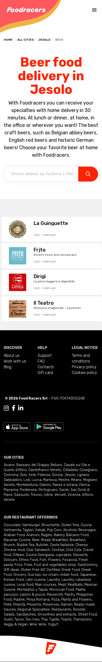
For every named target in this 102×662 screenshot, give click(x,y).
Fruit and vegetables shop (55, 565)
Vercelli (60, 495)
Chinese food (14, 550)
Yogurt (53, 624)
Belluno (56, 465)
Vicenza (74, 495)
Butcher (42, 545)
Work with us (15, 361)
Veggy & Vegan (16, 624)
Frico (19, 565)
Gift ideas (11, 570)
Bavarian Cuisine (17, 540)
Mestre (63, 480)
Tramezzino (82, 619)
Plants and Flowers (76, 599)
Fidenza (44, 475)
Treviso (36, 495)
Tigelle (54, 619)
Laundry (53, 580)
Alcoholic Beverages (79, 530)
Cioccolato (12, 525)
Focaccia (69, 560)
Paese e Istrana (64, 485)
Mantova (50, 480)
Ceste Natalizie (62, 545)
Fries (28, 565)
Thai (44, 619)
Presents (34, 604)
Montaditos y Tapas (32, 590)
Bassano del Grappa (32, 465)
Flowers (54, 560)
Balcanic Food (77, 535)
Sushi (8, 619)
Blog (7, 367)
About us (12, 355)
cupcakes (63, 555)
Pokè (7, 604)
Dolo (23, 475)
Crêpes (18, 555)
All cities (25, 39)
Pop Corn (54, 530)
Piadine (19, 599)
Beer (35, 540)
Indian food (69, 575)
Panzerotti (55, 594)
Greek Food (70, 570)
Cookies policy (84, 372)
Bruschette (50, 525)
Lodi (27, 480)
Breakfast (60, 540)
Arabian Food (14, 535)
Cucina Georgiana (40, 555)
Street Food (87, 614)
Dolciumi (10, 560)
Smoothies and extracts (57, 614)
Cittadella (70, 470)
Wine (33, 624)
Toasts (66, 619)
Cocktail (58, 550)
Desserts (80, 555)
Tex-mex (32, 619)
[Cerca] (88, 174)
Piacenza (11, 490)
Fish (43, 560)
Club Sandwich (38, 550)
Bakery (59, 535)
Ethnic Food (28, 560)
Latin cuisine (36, 580)
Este (32, 475)
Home (8, 39)
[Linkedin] (20, 408)
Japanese (88, 575)
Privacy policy (84, 367)
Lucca (36, 480)
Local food (25, 585)
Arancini (32, 535)
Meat (62, 585)
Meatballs (75, 585)
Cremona (11, 475)
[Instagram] (6, 408)
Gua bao (34, 575)
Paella (80, 590)
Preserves (51, 604)
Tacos (19, 619)
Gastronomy (87, 565)
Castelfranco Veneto (44, 470)
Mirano (76, 480)
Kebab (40, 530)
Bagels (46, 535)
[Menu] (94, 10)
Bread (46, 540)
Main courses (45, 585)
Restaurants (61, 609)
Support (45, 355)
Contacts (46, 367)
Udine (48, 495)
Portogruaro (48, 490)
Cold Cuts (73, 550)
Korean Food (14, 580)
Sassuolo (21, 495)
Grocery (19, 575)
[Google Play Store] (49, 426)
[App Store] (17, 426)
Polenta (19, 604)
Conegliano (88, 470)
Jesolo (44, 39)
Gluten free (70, 525)
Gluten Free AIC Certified (40, 570)
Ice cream (51, 575)
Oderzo (45, 485)
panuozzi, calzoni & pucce (24, 594)
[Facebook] (13, 408)
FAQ (41, 361)
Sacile (64, 490)
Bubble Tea (25, 545)
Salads (9, 614)
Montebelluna (27, 485)
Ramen (66, 604)
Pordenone (28, 490)
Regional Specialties (34, 609)
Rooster (79, 609)
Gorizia (57, 475)
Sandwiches (26, 614)
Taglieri (28, 530)
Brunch (9, 545)
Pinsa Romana (38, 599)
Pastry (70, 594)
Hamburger (31, 525)
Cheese (82, 545)
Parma (84, 485)
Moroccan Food (62, 590)
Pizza (55, 599)
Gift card (45, 372)
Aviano (9, 465)
